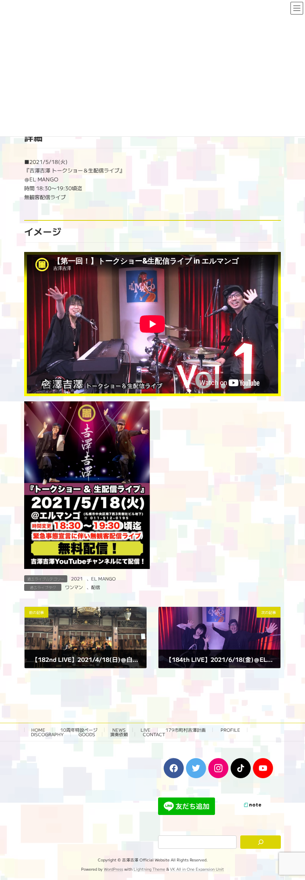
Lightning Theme (149, 869)
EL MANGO (103, 578)
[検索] (260, 842)
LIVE (146, 730)
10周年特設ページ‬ (78, 730)
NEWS (119, 730)
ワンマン (74, 587)
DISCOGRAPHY (47, 734)
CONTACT (154, 734)
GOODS (86, 734)
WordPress (113, 869)
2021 (77, 578)
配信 (95, 587)
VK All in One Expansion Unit (197, 869)
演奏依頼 (119, 734)
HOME (38, 730)
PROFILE (230, 730)
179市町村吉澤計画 (186, 730)
